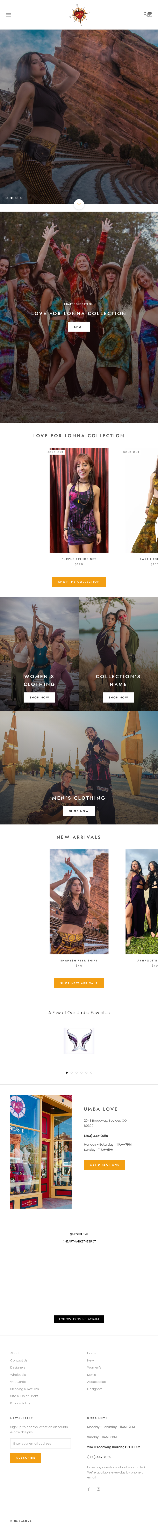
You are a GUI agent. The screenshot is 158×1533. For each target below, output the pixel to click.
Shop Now (79, 811)
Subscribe (25, 1458)
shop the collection (79, 582)
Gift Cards (18, 1381)
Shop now (40, 697)
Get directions (104, 1165)
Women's (94, 1367)
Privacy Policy (20, 1403)
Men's (91, 1374)
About (15, 1353)
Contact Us (19, 1360)
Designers (18, 1367)
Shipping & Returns (24, 1389)
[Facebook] (88, 1488)
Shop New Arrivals (79, 983)
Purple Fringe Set (79, 559)
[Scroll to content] (79, 204)
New (90, 1360)
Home (91, 1353)
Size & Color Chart (24, 1396)
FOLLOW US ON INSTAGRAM (79, 1319)
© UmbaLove (21, 1521)
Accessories (96, 1381)
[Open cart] (150, 14)
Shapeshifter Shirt (79, 960)
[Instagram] (98, 1488)
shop (79, 327)
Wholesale (18, 1374)
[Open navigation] (8, 15)
